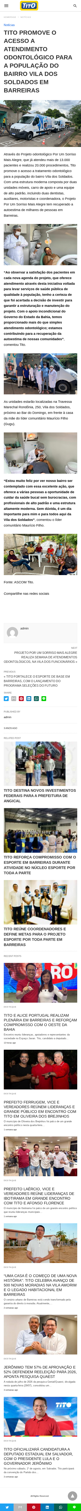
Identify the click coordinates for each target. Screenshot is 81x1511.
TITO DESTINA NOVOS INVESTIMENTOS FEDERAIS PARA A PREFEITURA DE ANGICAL (40, 795)
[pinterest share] (21, 698)
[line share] (43, 698)
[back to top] (72, 1496)
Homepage (10, 17)
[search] (75, 6)
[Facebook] (7, 601)
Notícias (26, 17)
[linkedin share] (28, 698)
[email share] (13, 698)
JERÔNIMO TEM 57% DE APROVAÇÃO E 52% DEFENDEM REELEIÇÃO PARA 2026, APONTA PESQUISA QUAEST (40, 1372)
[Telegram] (31, 601)
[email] (20, 1507)
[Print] (43, 601)
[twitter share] (6, 698)
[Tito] (40, 5)
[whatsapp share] (36, 698)
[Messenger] (37, 601)
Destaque (10, 1007)
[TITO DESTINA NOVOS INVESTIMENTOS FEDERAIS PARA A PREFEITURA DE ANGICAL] (40, 764)
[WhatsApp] (25, 601)
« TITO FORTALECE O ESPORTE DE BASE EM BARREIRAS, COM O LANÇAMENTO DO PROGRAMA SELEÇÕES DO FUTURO (37, 681)
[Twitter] (13, 601)
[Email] (19, 601)
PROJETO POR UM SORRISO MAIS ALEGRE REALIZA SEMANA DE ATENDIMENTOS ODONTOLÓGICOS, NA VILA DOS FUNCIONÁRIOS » (40, 657)
